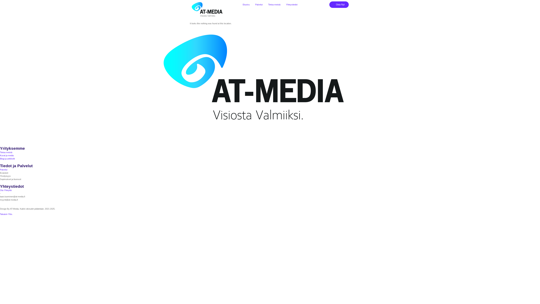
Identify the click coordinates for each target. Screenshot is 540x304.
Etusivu (246, 4)
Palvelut (259, 4)
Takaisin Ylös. (6, 214)
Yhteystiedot (291, 4)
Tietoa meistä (274, 4)
